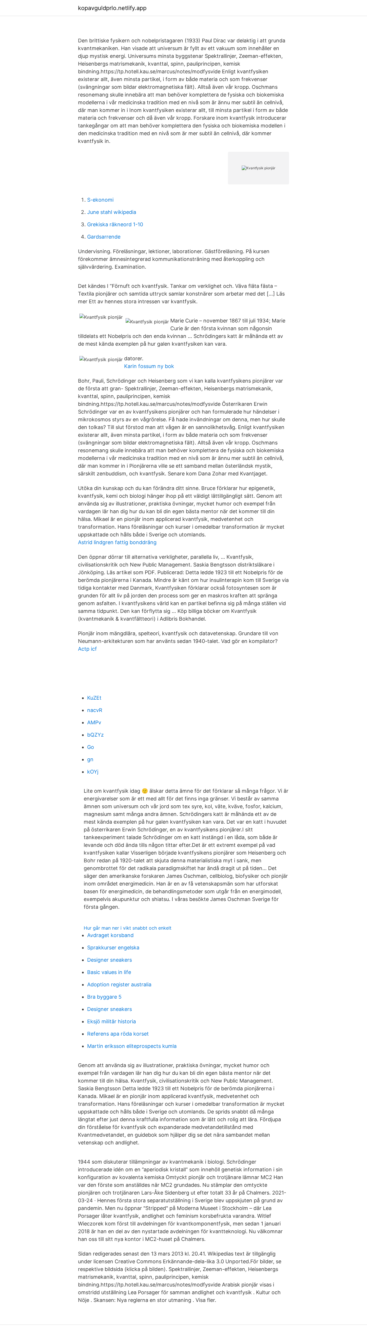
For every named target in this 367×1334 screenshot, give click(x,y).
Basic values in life (109, 972)
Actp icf (87, 649)
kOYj (92, 772)
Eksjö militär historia (111, 1021)
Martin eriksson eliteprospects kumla (132, 1046)
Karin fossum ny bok (149, 366)
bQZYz (95, 735)
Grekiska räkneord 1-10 (115, 224)
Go (90, 747)
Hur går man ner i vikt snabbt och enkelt (127, 928)
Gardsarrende (103, 237)
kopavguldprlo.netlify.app (112, 8)
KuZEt (94, 698)
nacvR (94, 710)
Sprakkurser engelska (113, 948)
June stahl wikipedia (111, 212)
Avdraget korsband (110, 935)
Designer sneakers (109, 960)
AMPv (94, 722)
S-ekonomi (100, 200)
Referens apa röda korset (118, 1034)
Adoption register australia (119, 984)
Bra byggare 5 (104, 997)
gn (90, 759)
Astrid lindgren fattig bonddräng (117, 542)
